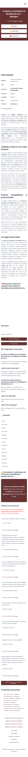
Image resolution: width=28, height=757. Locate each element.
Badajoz (15, 21)
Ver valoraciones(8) (6, 108)
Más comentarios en (10, 530)
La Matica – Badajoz (9, 702)
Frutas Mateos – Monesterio (11, 706)
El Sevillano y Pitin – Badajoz (11, 694)
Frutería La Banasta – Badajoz (12, 698)
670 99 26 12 (15, 363)
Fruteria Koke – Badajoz (10, 700)
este (19, 375)
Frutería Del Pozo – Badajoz (11, 696)
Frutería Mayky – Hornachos (11, 704)
